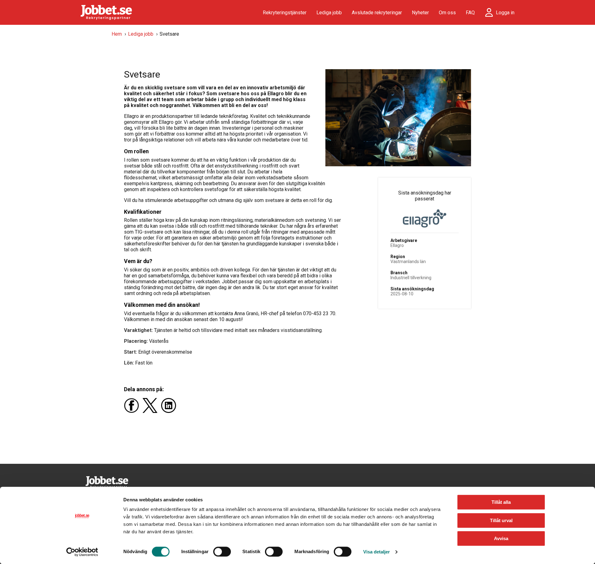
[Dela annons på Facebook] (133, 411)
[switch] (222, 552)
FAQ (470, 13)
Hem (117, 34)
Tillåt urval (501, 520)
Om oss (447, 13)
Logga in (505, 13)
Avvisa (501, 538)
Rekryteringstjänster (284, 13)
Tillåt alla (501, 502)
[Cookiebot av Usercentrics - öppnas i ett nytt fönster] (82, 552)
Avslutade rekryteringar (377, 13)
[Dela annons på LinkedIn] (169, 411)
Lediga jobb (329, 13)
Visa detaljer (376, 551)
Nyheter (420, 13)
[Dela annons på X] (152, 411)
